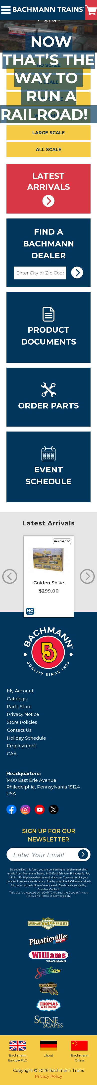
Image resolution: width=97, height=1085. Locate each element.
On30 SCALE (48, 99)
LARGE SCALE (48, 133)
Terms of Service (51, 895)
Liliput (48, 1055)
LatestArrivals (48, 181)
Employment (21, 746)
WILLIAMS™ (48, 116)
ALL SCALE (48, 149)
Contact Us (19, 730)
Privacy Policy (48, 1076)
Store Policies (22, 722)
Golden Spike (48, 583)
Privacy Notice (23, 714)
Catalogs (17, 699)
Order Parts (48, 405)
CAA (12, 754)
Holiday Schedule (26, 738)
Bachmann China (79, 1057)
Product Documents (48, 336)
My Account (20, 691)
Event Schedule (48, 475)
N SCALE (49, 82)
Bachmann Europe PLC (17, 1057)
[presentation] (86, 188)
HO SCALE (49, 65)
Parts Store (19, 706)
